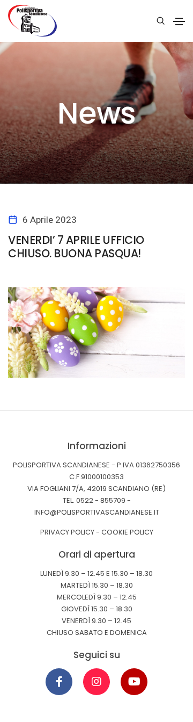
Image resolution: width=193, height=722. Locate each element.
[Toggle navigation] (179, 21)
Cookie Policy (127, 532)
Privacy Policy (67, 532)
